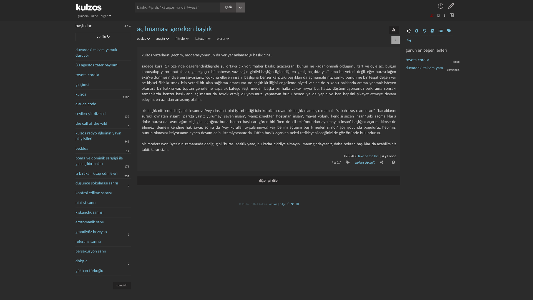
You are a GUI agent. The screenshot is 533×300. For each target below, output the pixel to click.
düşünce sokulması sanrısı (97, 183)
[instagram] (297, 204)
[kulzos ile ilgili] (347, 162)
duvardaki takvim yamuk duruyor (96, 53)
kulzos (81, 94)
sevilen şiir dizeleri (90, 114)
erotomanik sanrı (90, 222)
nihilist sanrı (85, 203)
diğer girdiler (269, 180)
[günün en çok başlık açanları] (449, 31)
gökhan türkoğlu (89, 271)
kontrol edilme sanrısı (94, 193)
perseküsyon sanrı (91, 251)
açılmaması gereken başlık (174, 29)
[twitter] (292, 204)
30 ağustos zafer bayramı (97, 65)
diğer (105, 16)
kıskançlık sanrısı (89, 212)
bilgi (282, 204)
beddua (82, 149)
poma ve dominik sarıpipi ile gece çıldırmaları (99, 161)
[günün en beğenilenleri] (409, 31)
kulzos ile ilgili (365, 162)
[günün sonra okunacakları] (432, 31)
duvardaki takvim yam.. (425, 68)
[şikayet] (392, 162)
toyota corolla (87, 75)
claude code (86, 104)
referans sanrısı (88, 242)
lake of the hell (368, 156)
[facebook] (288, 204)
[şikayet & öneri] (394, 30)
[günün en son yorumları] (409, 40)
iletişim (273, 204)
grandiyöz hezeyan (91, 232)
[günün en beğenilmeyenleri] (424, 31)
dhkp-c (81, 261)
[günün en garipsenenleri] (416, 31)
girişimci (82, 85)
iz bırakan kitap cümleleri (96, 174)
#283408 (350, 156)
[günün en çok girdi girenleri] (440, 31)
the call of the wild (91, 124)
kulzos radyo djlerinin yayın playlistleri (98, 136)
